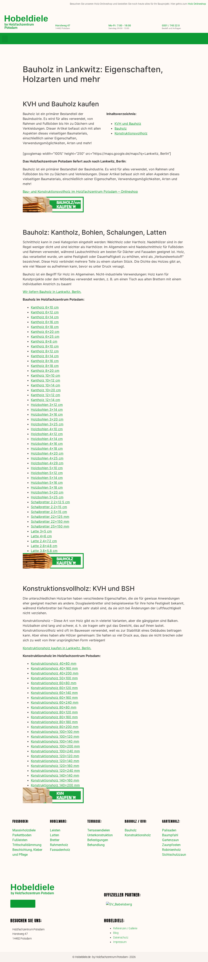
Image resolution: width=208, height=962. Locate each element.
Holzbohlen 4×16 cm (47, 444)
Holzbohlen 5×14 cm (47, 478)
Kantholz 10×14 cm (45, 385)
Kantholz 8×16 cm (45, 361)
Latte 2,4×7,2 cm (44, 541)
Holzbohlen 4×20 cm (47, 453)
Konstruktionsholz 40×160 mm (54, 668)
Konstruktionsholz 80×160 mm (54, 717)
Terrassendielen (98, 830)
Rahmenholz (59, 845)
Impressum (120, 942)
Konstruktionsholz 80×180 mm (54, 722)
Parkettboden (21, 835)
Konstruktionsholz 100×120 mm (55, 736)
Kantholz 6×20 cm (45, 332)
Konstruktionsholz (138, 835)
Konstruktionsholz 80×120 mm (54, 712)
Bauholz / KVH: (136, 821)
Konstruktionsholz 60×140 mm (54, 693)
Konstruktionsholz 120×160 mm (55, 766)
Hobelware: (58, 821)
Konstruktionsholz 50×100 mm (54, 678)
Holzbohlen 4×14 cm (47, 439)
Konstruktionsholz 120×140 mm (55, 761)
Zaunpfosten (171, 845)
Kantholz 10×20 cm (46, 390)
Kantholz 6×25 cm (45, 336)
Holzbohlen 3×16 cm (47, 414)
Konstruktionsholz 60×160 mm (54, 697)
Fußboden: (20, 821)
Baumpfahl (170, 835)
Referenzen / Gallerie (125, 928)
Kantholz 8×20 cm (45, 371)
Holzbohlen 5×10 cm (47, 468)
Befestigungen (97, 840)
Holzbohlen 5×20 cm (47, 492)
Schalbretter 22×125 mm (50, 517)
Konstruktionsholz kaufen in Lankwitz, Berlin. (57, 648)
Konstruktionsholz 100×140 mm (55, 741)
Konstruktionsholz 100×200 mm (55, 746)
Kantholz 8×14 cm (45, 356)
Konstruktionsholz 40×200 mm (54, 673)
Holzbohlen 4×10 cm (47, 429)
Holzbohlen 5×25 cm (47, 497)
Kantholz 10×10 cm (45, 375)
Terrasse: (94, 821)
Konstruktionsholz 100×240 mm (55, 751)
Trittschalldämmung (26, 845)
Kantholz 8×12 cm (45, 351)
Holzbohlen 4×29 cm (47, 463)
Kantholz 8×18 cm (45, 366)
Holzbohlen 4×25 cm (47, 458)
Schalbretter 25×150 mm (50, 526)
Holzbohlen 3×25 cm (47, 424)
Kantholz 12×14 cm (45, 400)
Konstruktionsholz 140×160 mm (55, 780)
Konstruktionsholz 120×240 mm (55, 771)
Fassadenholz (60, 850)
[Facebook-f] (186, 39)
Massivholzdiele (24, 830)
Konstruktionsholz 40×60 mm (53, 663)
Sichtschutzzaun (174, 855)
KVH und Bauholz (128, 123)
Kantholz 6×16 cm (45, 322)
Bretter (54, 840)
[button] (5, 38)
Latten (54, 835)
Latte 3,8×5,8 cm (44, 551)
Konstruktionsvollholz (131, 133)
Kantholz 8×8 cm (44, 341)
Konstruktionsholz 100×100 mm (55, 732)
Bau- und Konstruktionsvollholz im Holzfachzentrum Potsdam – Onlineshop (80, 191)
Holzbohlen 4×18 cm (47, 448)
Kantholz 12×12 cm (45, 395)
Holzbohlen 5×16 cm (47, 482)
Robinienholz (171, 850)
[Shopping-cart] (203, 39)
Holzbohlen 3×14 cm (47, 409)
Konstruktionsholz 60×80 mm (53, 683)
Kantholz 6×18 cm (45, 327)
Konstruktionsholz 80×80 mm (53, 707)
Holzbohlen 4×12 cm (47, 434)
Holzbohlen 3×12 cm (47, 405)
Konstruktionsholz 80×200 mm (54, 727)
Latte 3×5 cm (41, 531)
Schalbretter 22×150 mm (50, 521)
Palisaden (169, 830)
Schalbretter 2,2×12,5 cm (50, 502)
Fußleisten (19, 840)
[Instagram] (195, 39)
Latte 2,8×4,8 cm (44, 546)
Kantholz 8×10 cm (45, 346)
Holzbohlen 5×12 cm (47, 473)
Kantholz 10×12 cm (45, 380)
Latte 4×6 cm (41, 536)
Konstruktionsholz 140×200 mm (55, 785)
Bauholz (121, 128)
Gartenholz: (171, 821)
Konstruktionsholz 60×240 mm (54, 702)
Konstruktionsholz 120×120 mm (55, 756)
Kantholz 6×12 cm (45, 312)
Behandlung (96, 845)
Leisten (55, 830)
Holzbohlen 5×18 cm (47, 487)
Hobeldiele (26, 18)
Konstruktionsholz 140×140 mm (55, 775)
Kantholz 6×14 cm (45, 317)
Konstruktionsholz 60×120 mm (54, 688)
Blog (115, 932)
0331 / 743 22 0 (171, 25)
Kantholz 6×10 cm (45, 307)
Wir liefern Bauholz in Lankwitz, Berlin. (52, 292)
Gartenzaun (170, 840)
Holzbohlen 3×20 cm (47, 419)
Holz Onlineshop (197, 3)
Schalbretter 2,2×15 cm (49, 507)
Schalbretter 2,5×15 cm (49, 512)
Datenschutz (120, 937)
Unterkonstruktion (100, 835)
